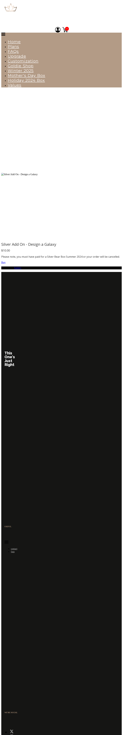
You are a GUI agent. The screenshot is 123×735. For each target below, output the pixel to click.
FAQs (13, 51)
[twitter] (11, 732)
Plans (13, 46)
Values (14, 85)
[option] (60, 206)
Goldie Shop (20, 65)
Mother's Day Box (26, 75)
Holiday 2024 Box (26, 80)
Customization (23, 61)
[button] (3, 35)
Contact (14, 549)
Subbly (17, 267)
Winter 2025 (21, 70)
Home (14, 41)
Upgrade (17, 56)
